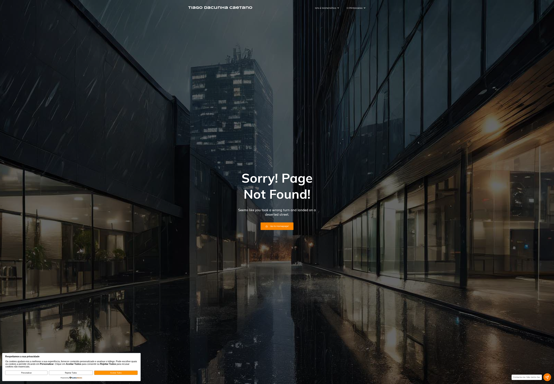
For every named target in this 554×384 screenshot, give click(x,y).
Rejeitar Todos (71, 373)
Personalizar (26, 373)
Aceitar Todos (116, 373)
